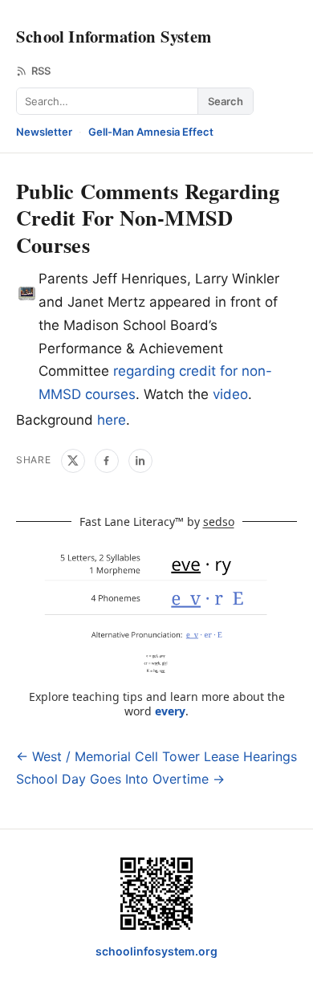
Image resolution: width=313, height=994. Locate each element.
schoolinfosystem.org (156, 951)
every (170, 711)
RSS (41, 70)
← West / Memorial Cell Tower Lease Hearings (156, 756)
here (111, 420)
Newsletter (44, 131)
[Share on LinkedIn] (140, 461)
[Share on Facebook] (107, 461)
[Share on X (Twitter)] (73, 461)
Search (225, 101)
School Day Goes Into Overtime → (120, 779)
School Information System (113, 36)
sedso (218, 521)
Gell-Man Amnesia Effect (150, 131)
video (230, 394)
